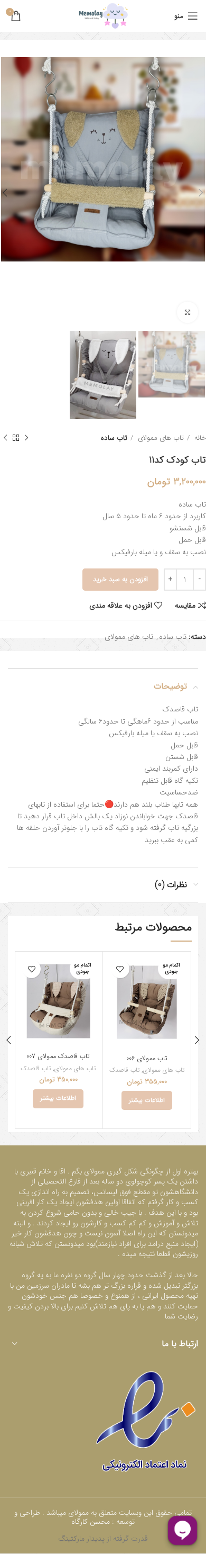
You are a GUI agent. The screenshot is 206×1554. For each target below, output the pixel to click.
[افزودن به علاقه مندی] (120, 969)
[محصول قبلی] (26, 438)
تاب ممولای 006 (146, 1058)
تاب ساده (114, 438)
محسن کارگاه (91, 1522)
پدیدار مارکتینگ (81, 1538)
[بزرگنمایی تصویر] (187, 312)
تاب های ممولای (160, 438)
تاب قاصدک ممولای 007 (58, 1056)
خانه (199, 438)
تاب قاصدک (124, 1070)
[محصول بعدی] (5, 438)
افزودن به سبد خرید (120, 579)
